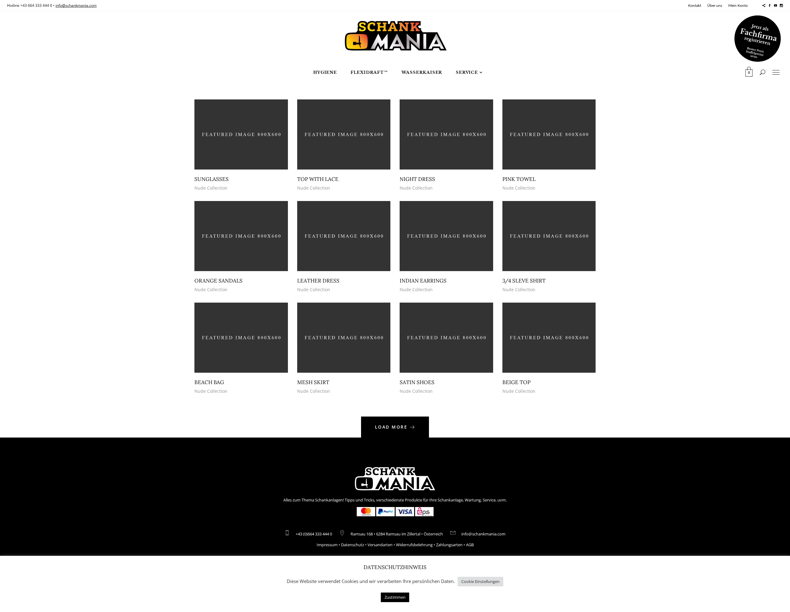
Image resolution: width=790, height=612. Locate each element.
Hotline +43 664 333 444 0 (29, 5)
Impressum (327, 544)
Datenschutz (352, 544)
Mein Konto (738, 5)
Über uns (714, 5)
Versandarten (380, 544)
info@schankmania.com (76, 5)
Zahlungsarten (449, 544)
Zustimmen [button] (395, 597)
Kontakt (694, 5)
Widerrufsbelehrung (414, 544)
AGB (470, 544)
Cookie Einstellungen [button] (480, 581)
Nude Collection (210, 188)
